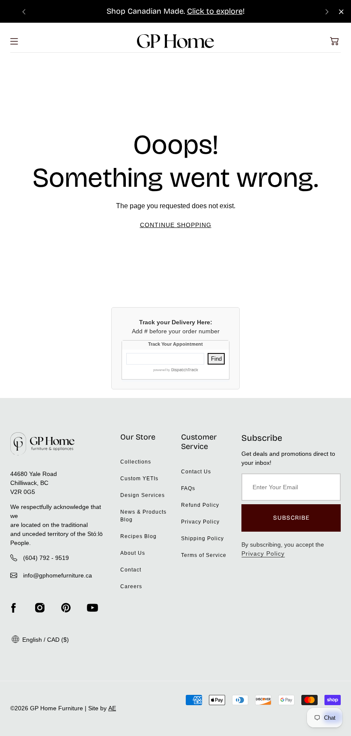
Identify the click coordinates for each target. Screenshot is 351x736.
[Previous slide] (24, 11)
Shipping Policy (202, 539)
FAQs (188, 488)
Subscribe (291, 517)
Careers (131, 586)
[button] (334, 41)
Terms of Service (203, 555)
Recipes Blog (138, 536)
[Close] (341, 11)
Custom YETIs (139, 479)
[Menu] (14, 41)
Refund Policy (200, 505)
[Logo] (175, 41)
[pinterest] (66, 607)
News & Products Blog (143, 516)
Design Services (142, 495)
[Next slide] (327, 11)
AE (112, 708)
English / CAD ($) (45, 639)
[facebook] (13, 607)
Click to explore (215, 11)
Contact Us (196, 472)
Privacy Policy (200, 522)
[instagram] (39, 607)
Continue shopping (175, 224)
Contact (130, 570)
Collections (135, 462)
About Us (132, 553)
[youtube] (92, 607)
